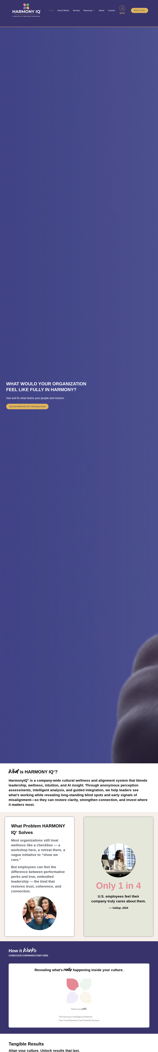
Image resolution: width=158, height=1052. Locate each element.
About (101, 10)
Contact (111, 10)
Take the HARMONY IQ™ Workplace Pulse (27, 406)
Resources (88, 10)
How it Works (63, 10)
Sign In (122, 13)
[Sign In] (122, 8)
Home (51, 10)
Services (76, 10)
